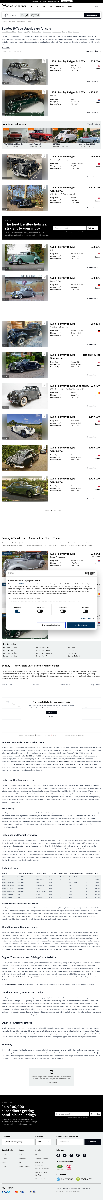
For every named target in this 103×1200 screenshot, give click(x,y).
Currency (39, 1136)
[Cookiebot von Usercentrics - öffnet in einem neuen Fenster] (86, 573)
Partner (4, 1166)
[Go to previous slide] (5, 138)
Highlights (27, 32)
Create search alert (92, 15)
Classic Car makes (42, 1169)
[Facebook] (58, 1155)
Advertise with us (41, 1159)
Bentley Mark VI (41, 656)
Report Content (24, 1166)
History (20, 32)
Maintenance (47, 32)
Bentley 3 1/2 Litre (10, 647)
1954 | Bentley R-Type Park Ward (68, 92)
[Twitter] (64, 1155)
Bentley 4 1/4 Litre (10, 656)
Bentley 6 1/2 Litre (42, 647)
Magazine (60, 6)
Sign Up (50, 716)
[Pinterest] (71, 1155)
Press (4, 1162)
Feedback (22, 1159)
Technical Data (36, 32)
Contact (21, 1155)
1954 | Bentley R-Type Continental (62, 189)
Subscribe (92, 228)
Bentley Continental (43, 650)
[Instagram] (78, 1155)
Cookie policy (85, 1188)
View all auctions (94, 124)
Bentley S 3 (72, 653)
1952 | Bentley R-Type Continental (62, 356)
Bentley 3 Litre (8, 650)
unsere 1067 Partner (21, 584)
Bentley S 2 (72, 650)
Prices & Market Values (9, 32)
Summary (76, 32)
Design (64, 32)
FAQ (20, 1162)
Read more (6, 48)
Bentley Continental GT (44, 653)
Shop (37, 1155)
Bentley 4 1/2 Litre (10, 653)
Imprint (58, 1188)
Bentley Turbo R (74, 656)
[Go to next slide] (98, 138)
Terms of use (66, 1188)
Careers (4, 1159)
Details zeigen (86, 619)
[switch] (40, 611)
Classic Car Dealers (42, 1179)
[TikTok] (84, 1155)
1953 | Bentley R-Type (62, 246)
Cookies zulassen (81, 625)
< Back (4, 21)
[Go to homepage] (14, 6)
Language (6, 1136)
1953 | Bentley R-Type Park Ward (68, 61)
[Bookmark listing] (44, 61)
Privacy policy (75, 1188)
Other (70, 32)
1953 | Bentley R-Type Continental (62, 480)
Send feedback (51, 1082)
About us (5, 1155)
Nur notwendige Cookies (51, 625)
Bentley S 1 (72, 647)
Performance (57, 32)
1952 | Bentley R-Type (62, 156)
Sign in (97, 6)
